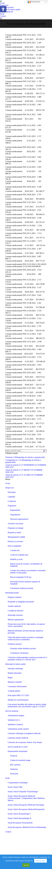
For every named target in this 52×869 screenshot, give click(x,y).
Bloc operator (15, 765)
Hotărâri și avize (16, 559)
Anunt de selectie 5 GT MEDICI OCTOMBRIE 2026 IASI (24, 471)
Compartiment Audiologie (18, 783)
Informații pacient (12, 593)
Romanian (35, 2)
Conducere (12, 501)
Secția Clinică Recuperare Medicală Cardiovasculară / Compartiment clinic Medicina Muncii (26, 798)
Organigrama (15, 515)
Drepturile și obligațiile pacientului (21, 602)
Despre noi (9, 488)
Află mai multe (40, 861)
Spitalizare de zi (14, 720)
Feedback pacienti (15, 644)
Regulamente (15, 510)
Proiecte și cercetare (15, 541)
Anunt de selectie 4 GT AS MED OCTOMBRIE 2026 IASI (24, 476)
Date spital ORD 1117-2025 (18, 695)
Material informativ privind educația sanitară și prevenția (25, 632)
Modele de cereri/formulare (18, 700)
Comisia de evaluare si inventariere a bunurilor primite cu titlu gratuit (28, 571)
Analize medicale (14, 606)
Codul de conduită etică (19, 555)
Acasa (7, 483)
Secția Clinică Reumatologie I (19, 814)
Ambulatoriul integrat (16, 715)
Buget (10, 677)
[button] (3, 9)
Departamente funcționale (17, 751)
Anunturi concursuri (15, 523)
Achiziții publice (14, 691)
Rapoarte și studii (14, 532)
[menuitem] (2, 3)
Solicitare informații (15, 669)
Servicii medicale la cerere (18, 747)
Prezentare (12, 492)
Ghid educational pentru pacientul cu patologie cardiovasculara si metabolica (25, 638)
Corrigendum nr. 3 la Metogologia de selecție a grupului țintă (23, 461)
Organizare (12, 506)
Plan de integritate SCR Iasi (20, 577)
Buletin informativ (15, 673)
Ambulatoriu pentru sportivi (18, 729)
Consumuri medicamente (17, 686)
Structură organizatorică (19, 519)
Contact (8, 832)
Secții (7, 778)
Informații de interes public (15, 664)
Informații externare (15, 615)
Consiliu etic (15, 550)
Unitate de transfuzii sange (20, 760)
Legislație (11, 497)
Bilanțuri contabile (15, 682)
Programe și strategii (15, 528)
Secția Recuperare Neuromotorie (20, 823)
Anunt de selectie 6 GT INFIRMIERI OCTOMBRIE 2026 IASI (25, 466)
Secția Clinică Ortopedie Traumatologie (23, 792)
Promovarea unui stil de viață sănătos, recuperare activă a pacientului (26, 625)
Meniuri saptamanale (16, 620)
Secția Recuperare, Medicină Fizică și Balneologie (27, 827)
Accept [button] (26, 865)
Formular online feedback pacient (23, 648)
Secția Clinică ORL (15, 787)
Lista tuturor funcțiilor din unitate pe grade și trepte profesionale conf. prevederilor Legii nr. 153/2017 (27, 705)
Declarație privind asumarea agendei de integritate (25, 583)
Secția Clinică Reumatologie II (19, 818)
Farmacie (13, 756)
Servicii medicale (11, 711)
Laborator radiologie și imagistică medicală (24, 733)
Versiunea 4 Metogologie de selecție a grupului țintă (25, 457)
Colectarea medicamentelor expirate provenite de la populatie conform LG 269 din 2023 (27, 658)
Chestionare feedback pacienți (21, 588)
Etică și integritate (14, 546)
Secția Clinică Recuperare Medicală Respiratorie (26, 809)
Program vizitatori (14, 597)
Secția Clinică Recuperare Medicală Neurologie (26, 805)
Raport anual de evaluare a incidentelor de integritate (26, 565)
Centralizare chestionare (19, 653)
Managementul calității (16, 537)
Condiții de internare (15, 611)
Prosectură (14, 774)
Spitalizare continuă (15, 724)
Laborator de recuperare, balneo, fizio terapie (25, 742)
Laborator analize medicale (18, 738)
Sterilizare (14, 769)
